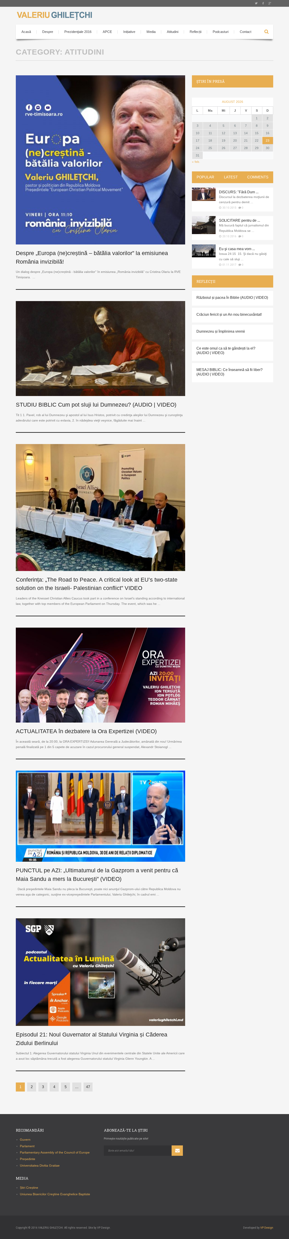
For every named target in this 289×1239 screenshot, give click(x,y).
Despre (47, 32)
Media (151, 32)
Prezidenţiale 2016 (77, 32)
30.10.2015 (229, 207)
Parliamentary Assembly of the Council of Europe (55, 1152)
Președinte (27, 1159)
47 (88, 1087)
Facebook (263, 3)
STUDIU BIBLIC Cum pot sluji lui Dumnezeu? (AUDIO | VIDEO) (96, 404)
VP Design (266, 1227)
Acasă (26, 32)
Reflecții (195, 32)
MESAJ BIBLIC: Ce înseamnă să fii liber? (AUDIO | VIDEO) (229, 372)
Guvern (25, 1139)
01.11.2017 (229, 264)
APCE (107, 32)
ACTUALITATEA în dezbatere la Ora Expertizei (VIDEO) (86, 731)
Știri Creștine (29, 1187)
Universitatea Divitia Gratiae (40, 1165)
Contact (245, 32)
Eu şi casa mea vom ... (237, 249)
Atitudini (172, 32)
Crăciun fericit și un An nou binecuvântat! (229, 314)
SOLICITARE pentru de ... (239, 220)
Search (266, 31)
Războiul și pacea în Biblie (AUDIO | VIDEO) (232, 297)
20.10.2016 (229, 236)
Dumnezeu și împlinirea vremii (220, 331)
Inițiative (129, 32)
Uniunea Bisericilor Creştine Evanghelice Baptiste (55, 1194)
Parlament (27, 1146)
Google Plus (269, 3)
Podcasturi (220, 32)
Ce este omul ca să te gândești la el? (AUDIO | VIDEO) (225, 350)
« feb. (196, 162)
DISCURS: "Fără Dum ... (239, 192)
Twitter (256, 3)
